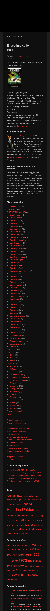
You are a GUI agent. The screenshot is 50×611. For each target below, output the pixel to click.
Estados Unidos (20, 509)
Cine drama (14, 268)
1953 (27, 545)
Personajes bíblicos (14, 445)
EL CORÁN (11, 355)
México (29, 524)
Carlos (9, 58)
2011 (15, 579)
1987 (37, 565)
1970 (10, 560)
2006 (21, 575)
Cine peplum (14, 318)
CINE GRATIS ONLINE (16, 212)
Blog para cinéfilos (26, 136)
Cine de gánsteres (17, 248)
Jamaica (32, 521)
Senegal (10, 533)
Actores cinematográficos (17, 431)
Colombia (34, 499)
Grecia (26, 515)
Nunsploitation (12, 408)
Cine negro (14, 313)
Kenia (8, 525)
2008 (35, 575)
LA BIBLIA (11, 363)
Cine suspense (15, 329)
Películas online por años (16, 423)
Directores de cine (14, 425)
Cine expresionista (17, 285)
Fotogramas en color (15, 456)
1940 (18, 545)
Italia (25, 520)
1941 (22, 545)
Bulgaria (13, 500)
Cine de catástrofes (17, 237)
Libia (13, 525)
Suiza (22, 534)
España (26, 503)
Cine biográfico (15, 229)
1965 (15, 555)
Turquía (27, 534)
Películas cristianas (17, 341)
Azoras (12, 360)
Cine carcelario (15, 231)
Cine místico (14, 304)
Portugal (15, 530)
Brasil (8, 500)
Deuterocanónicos (17, 374)
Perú (41, 525)
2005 (14, 575)
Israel (20, 521)
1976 (10, 565)
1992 (9, 570)
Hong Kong (39, 516)
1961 (27, 550)
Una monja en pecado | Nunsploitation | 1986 (24, 475)
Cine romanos (15, 327)
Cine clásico (14, 234)
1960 (23, 549)
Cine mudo (14, 307)
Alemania (13, 495)
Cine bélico (14, 226)
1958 (13, 549)
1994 (13, 570)
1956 (9, 549)
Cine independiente (17, 296)
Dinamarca (16, 504)
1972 (16, 561)
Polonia (9, 530)
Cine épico (14, 273)
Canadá (26, 499)
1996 (25, 570)
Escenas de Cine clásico (16, 459)
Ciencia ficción (15, 215)
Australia (31, 496)
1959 (18, 549)
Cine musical (15, 310)
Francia (19, 515)
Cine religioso (15, 324)
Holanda (32, 516)
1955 (39, 545)
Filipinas (10, 515)
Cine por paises (13, 434)
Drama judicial (15, 335)
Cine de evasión (16, 245)
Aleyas (12, 357)
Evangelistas (15, 388)
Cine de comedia (16, 240)
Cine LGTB (11, 352)
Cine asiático (12, 209)
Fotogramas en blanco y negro (18, 453)
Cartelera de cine (13, 206)
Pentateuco (14, 391)
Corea (40, 500)
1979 (20, 565)
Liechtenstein (20, 525)
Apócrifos (13, 369)
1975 (38, 561)
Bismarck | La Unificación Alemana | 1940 (23, 478)
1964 (10, 554)
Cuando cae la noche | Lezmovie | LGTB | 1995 (25, 481)
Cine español (15, 279)
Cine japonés (12, 349)
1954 (33, 545)
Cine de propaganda (17, 257)
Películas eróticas (14, 411)
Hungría (9, 521)
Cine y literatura (16, 332)
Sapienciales (15, 405)
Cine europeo (15, 282)
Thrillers (13, 346)
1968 (27, 554)
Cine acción (14, 217)
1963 (38, 550)
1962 (33, 549)
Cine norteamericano (18, 316)
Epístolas (13, 383)
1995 (19, 570)
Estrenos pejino (16, 338)
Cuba (9, 504)
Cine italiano (14, 299)
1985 (26, 566)
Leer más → (22, 126)
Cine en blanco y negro (18, 271)
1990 (41, 566)
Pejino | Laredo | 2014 (15, 420)
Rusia (38, 529)
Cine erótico (14, 276)
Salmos (13, 402)
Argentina (23, 495)
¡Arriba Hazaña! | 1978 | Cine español (21, 470)
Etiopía (37, 510)
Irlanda (15, 521)
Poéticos (13, 394)
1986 (31, 565)
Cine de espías (15, 243)
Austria (38, 496)
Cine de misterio (16, 254)
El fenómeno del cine (15, 442)
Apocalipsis (14, 366)
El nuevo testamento (18, 380)
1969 (35, 554)
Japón (39, 520)
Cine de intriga (15, 251)
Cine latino (14, 301)
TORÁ (9, 414)
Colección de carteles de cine (18, 451)
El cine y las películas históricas (19, 439)
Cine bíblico (14, 371)
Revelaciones (15, 399)
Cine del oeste (15, 265)
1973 (23, 560)
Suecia (16, 533)
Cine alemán (14, 220)
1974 (31, 560)
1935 (9, 545)
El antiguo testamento (18, 377)
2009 (10, 579)
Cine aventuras (15, 223)
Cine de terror (15, 262)
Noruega (36, 525)
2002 (9, 575)
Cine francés (14, 290)
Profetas (13, 397)
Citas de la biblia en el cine (17, 448)
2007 (28, 575)
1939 (14, 545)
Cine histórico (15, 293)
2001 (37, 570)
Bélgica (19, 499)
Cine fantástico (15, 287)
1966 (20, 554)
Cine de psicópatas (17, 259)
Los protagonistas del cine (17, 437)
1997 (29, 570)
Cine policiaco (15, 321)
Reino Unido (27, 529)
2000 (33, 570)
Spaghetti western (17, 344)
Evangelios (14, 386)
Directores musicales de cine (18, 428)
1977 (15, 566)
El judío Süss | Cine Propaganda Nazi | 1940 (24, 472)
